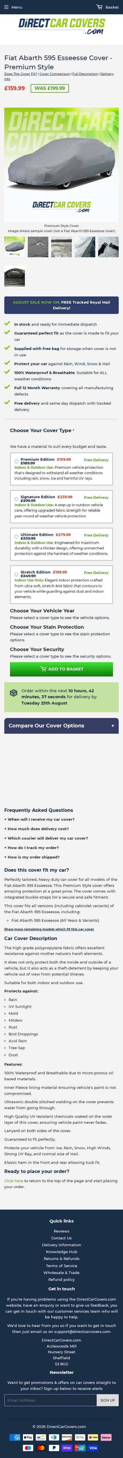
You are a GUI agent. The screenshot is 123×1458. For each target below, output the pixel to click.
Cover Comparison (54, 74)
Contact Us (61, 1238)
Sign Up (107, 1400)
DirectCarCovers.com (66, 1426)
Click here (13, 1180)
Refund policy (61, 1279)
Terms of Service (61, 1265)
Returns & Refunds (62, 1258)
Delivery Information (61, 1245)
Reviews (62, 1231)
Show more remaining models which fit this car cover (49, 929)
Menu (16, 7)
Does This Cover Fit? (20, 74)
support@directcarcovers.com (82, 1331)
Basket (111, 7)
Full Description (85, 74)
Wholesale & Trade (61, 1272)
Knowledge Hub (61, 1251)
